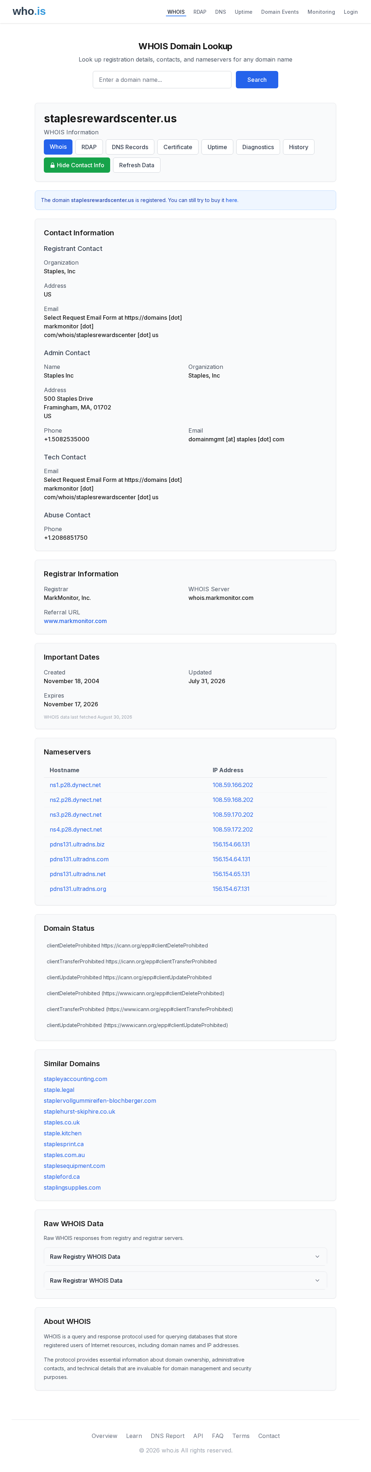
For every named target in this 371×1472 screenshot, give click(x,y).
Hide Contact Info (80, 165)
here (231, 200)
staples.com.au (64, 1154)
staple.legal (59, 1089)
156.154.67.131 (231, 888)
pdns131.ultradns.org (78, 888)
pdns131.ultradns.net (77, 874)
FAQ (218, 1435)
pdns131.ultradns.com (79, 859)
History (298, 147)
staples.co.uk (62, 1122)
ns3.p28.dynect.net (75, 814)
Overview (104, 1435)
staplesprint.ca (64, 1144)
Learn (134, 1435)
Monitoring (321, 12)
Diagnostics (258, 147)
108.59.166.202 (233, 784)
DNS (220, 12)
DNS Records (130, 147)
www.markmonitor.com (75, 620)
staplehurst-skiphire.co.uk (79, 1111)
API (198, 1435)
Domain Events (280, 12)
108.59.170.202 (233, 814)
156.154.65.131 (231, 874)
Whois (58, 146)
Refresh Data (136, 165)
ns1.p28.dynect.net (75, 784)
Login (351, 12)
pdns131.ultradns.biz (77, 844)
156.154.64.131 (231, 859)
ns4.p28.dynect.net (76, 829)
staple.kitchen (63, 1133)
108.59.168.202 (233, 799)
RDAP (200, 12)
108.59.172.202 (233, 829)
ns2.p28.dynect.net (75, 799)
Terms (241, 1435)
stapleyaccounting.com (75, 1078)
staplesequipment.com (74, 1165)
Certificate (177, 147)
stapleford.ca (62, 1176)
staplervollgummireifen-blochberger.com (100, 1100)
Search (257, 79)
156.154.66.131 (231, 844)
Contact (269, 1435)
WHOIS (176, 12)
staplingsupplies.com (72, 1187)
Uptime (244, 12)
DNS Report (167, 1435)
